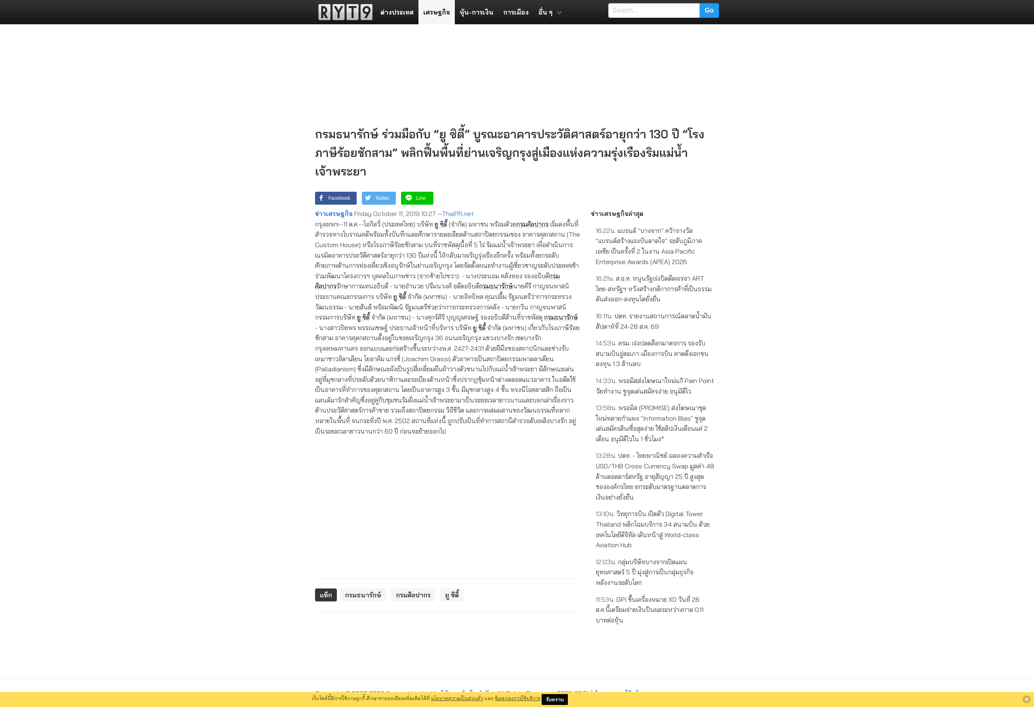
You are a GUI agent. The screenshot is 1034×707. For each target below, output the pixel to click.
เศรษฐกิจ (436, 12)
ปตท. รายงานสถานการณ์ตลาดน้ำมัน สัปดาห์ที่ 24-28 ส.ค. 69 (653, 321)
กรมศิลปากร (532, 224)
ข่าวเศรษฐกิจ (334, 214)
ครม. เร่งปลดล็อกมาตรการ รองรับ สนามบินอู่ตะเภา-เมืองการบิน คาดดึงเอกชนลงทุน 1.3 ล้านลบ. (652, 353)
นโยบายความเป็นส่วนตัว (457, 698)
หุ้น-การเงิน (477, 12)
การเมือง (516, 12)
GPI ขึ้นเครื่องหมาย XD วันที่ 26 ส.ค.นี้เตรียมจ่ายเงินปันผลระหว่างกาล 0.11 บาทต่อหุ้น (650, 609)
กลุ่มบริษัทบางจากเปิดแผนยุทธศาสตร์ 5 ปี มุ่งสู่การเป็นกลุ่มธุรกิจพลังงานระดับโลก (645, 572)
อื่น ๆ (545, 12)
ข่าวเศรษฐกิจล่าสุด (617, 214)
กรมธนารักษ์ (496, 286)
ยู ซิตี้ (441, 224)
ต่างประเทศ (397, 12)
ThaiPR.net (458, 214)
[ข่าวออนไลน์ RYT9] (343, 12)
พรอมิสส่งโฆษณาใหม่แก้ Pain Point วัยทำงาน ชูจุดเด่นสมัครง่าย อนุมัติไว (655, 386)
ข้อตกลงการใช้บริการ (517, 698)
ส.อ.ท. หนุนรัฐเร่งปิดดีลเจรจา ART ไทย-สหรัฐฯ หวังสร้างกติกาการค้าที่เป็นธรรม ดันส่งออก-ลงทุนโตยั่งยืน (654, 288)
